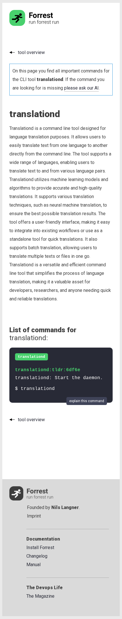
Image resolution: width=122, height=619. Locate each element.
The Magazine (40, 596)
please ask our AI (81, 88)
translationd (31, 357)
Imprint (34, 516)
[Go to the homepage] (44, 24)
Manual (33, 564)
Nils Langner (65, 507)
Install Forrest (40, 547)
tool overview (31, 52)
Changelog (36, 556)
